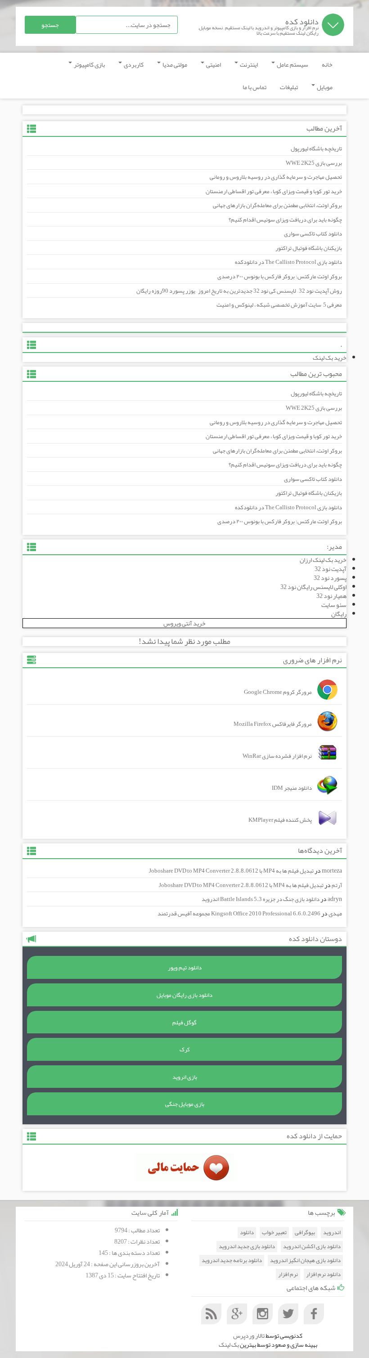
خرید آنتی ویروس (184, 623)
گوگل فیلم (184, 1022)
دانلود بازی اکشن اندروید (312, 1246)
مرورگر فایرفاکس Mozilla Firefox (273, 724)
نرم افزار (288, 1274)
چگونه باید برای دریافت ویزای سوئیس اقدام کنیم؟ (285, 220)
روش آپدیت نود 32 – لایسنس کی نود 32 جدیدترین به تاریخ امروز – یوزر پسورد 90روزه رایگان (239, 291)
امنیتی (213, 64)
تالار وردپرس (249, 1335)
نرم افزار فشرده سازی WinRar (277, 756)
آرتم (337, 885)
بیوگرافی (305, 1232)
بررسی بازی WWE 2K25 (314, 163)
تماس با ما (254, 87)
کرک (185, 1049)
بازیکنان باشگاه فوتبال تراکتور (308, 248)
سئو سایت (333, 604)
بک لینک (229, 1344)
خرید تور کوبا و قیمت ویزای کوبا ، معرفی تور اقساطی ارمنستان (274, 191)
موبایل (324, 87)
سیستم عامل (292, 64)
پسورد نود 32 (330, 577)
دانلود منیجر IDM (292, 788)
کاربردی (133, 64)
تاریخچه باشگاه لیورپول (316, 148)
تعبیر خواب (274, 1232)
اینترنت (248, 64)
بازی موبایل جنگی (184, 1104)
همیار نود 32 (331, 595)
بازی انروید (184, 1077)
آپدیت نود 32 (330, 568)
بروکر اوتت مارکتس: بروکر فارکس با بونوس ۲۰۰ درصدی (279, 276)
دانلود (247, 1232)
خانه (327, 64)
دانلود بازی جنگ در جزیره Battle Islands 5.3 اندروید (261, 899)
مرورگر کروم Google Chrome (278, 692)
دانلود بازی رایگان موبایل (184, 995)
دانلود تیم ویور (185, 967)
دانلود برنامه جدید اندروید (232, 1260)
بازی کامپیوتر (89, 64)
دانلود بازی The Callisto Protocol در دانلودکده (288, 262)
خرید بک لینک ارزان (323, 559)
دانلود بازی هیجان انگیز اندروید (305, 1260)
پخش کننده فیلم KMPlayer (280, 820)
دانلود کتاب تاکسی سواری (313, 234)
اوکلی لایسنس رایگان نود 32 (313, 586)
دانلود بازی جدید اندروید (247, 1246)
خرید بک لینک (329, 357)
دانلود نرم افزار (323, 1274)
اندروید (332, 1232)
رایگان (338, 613)
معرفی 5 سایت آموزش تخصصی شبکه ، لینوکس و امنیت (279, 305)
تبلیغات (289, 87)
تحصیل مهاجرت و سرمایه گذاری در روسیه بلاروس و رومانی (276, 177)
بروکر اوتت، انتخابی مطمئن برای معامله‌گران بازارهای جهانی (277, 205)
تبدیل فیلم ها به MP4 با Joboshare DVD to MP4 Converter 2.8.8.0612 (231, 871)
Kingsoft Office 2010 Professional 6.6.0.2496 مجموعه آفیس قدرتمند (239, 913)
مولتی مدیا (174, 64)
